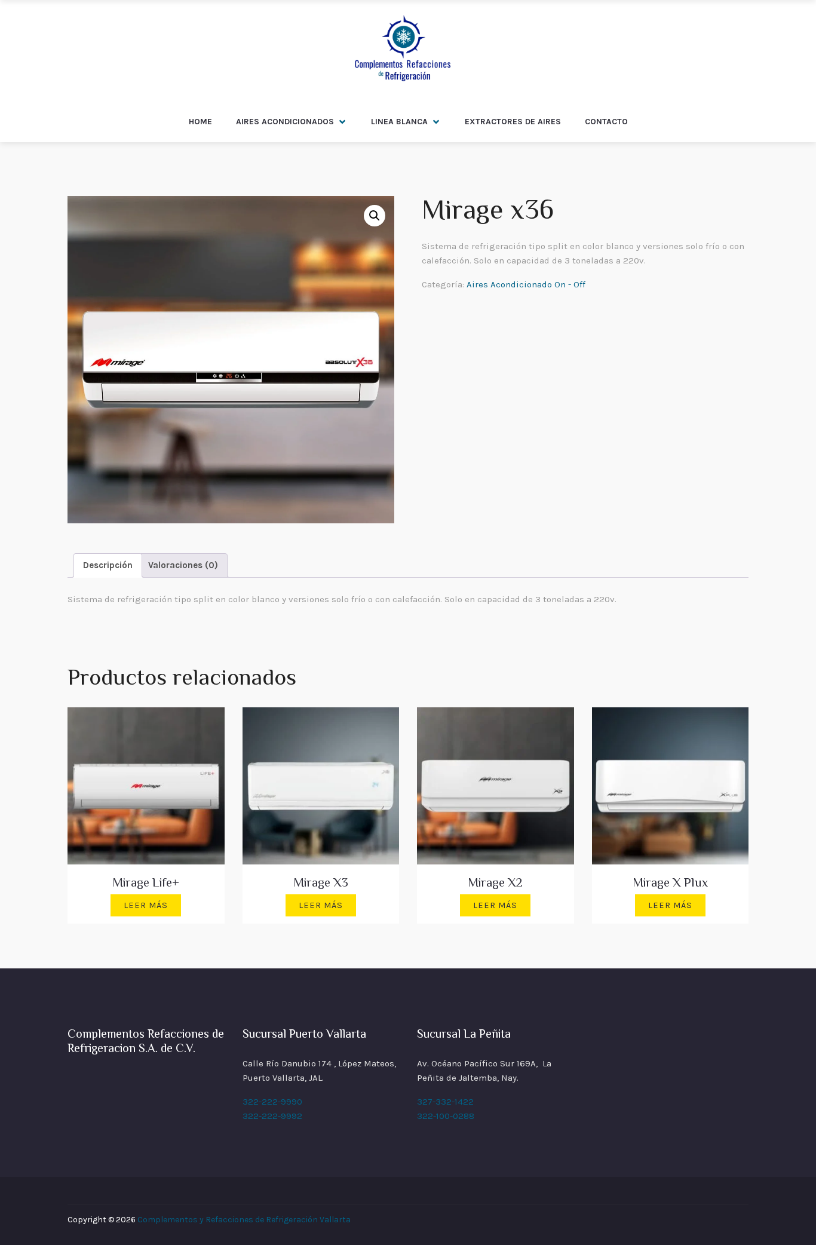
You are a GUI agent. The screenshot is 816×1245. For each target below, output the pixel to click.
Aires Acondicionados (285, 121)
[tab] (107, 565)
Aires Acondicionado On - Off (526, 284)
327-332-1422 (445, 1101)
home (200, 121)
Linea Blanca (399, 121)
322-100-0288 (445, 1116)
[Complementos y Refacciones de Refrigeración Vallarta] (402, 51)
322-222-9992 (272, 1116)
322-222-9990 (272, 1101)
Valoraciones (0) (183, 565)
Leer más (146, 905)
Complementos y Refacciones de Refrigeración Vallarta (244, 1220)
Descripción (108, 565)
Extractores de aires (513, 121)
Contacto (606, 121)
